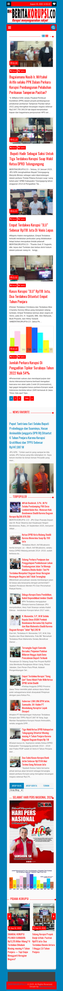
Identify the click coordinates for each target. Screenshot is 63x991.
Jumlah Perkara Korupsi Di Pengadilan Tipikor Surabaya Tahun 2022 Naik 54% (31, 367)
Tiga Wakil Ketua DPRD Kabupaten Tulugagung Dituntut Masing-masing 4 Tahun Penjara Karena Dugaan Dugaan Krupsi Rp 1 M (37, 734)
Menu (8, 4)
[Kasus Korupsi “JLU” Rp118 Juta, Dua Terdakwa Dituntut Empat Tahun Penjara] (31, 268)
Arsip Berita (31, 785)
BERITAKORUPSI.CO (17, 984)
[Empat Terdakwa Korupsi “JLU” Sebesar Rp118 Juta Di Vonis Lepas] (31, 202)
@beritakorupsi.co (47, 987)
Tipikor (22, 71)
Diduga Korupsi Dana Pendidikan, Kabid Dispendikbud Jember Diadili (37, 596)
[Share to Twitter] (30, 59)
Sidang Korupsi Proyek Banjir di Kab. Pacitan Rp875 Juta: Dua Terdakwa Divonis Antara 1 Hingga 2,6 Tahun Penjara (43, 943)
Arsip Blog (16, 785)
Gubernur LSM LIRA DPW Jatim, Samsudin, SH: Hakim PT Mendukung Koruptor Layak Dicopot (36, 706)
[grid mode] (46, 36)
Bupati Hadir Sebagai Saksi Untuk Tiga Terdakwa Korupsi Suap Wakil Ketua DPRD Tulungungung (31, 158)
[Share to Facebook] (26, 59)
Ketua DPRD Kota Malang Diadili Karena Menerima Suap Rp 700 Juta (36, 538)
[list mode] (43, 36)
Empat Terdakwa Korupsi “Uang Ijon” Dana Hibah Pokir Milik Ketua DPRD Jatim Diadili (37, 680)
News (14, 71)
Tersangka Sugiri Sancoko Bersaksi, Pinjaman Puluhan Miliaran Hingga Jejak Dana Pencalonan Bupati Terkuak (34, 653)
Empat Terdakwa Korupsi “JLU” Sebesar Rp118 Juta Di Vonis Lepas (31, 227)
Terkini (46, 785)
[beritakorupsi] (8, 46)
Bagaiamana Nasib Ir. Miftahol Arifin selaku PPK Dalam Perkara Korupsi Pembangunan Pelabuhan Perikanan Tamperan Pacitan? (30, 84)
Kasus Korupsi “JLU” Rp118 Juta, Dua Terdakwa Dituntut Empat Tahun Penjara (29, 296)
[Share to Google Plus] (34, 59)
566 (27, 398)
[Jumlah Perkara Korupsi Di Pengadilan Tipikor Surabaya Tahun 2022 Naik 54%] (31, 340)
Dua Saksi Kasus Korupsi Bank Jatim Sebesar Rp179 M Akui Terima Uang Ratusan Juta (35, 761)
